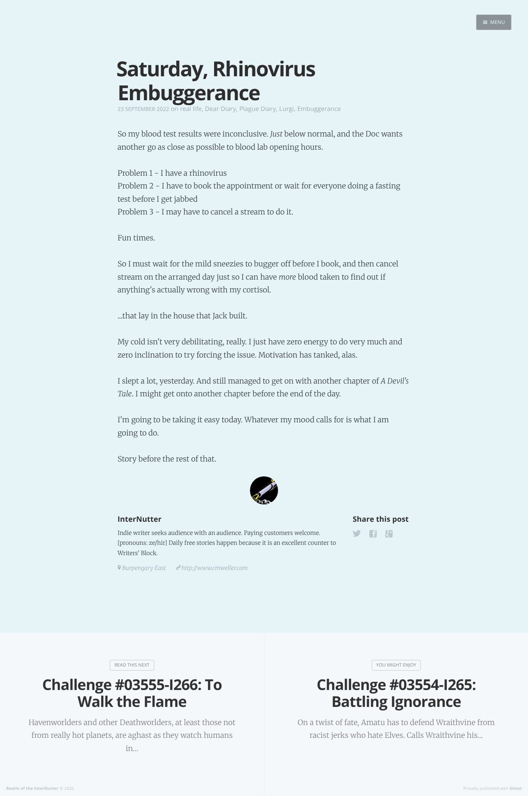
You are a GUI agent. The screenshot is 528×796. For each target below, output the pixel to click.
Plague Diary (257, 109)
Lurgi (286, 109)
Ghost (515, 788)
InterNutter (139, 519)
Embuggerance (319, 109)
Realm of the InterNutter (32, 788)
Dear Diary (220, 109)
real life (191, 109)
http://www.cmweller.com (215, 568)
